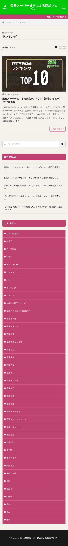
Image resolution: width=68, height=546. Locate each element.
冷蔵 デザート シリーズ (16, 419)
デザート (10, 257)
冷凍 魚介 (10, 388)
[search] (62, 144)
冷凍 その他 (11, 318)
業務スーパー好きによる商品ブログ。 (34, 7)
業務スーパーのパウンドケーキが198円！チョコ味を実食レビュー (32, 178)
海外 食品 (10, 465)
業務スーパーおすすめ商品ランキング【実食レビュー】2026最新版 (32, 100)
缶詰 (8, 481)
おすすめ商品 (12, 233)
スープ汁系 (11, 249)
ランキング (20, 22)
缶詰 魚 (9, 489)
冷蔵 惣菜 (11, 434)
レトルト (10, 295)
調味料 (9, 496)
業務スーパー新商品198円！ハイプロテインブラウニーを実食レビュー (33, 187)
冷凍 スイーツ (12, 326)
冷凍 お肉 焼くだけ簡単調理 (18, 311)
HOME (8, 22)
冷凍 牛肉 (10, 357)
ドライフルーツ (13, 264)
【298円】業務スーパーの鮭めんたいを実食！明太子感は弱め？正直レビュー (33, 208)
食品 (8, 512)
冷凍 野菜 (10, 365)
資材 (8, 504)
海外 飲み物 (11, 473)
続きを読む (57, 129)
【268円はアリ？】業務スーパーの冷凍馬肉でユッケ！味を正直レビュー (33, 197)
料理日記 (10, 442)
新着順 (5, 47)
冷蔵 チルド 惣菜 (13, 411)
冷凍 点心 (10, 349)
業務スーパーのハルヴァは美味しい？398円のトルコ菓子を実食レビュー (33, 168)
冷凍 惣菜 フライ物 (14, 342)
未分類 (9, 450)
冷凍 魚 (9, 373)
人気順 (12, 47)
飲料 (8, 520)
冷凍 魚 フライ (12, 380)
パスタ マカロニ (13, 272)
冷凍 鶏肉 (10, 396)
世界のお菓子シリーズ (15, 303)
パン (8, 280)
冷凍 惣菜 (10, 334)
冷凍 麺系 (10, 404)
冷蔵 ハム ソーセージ (15, 427)
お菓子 (9, 241)
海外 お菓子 (11, 458)
